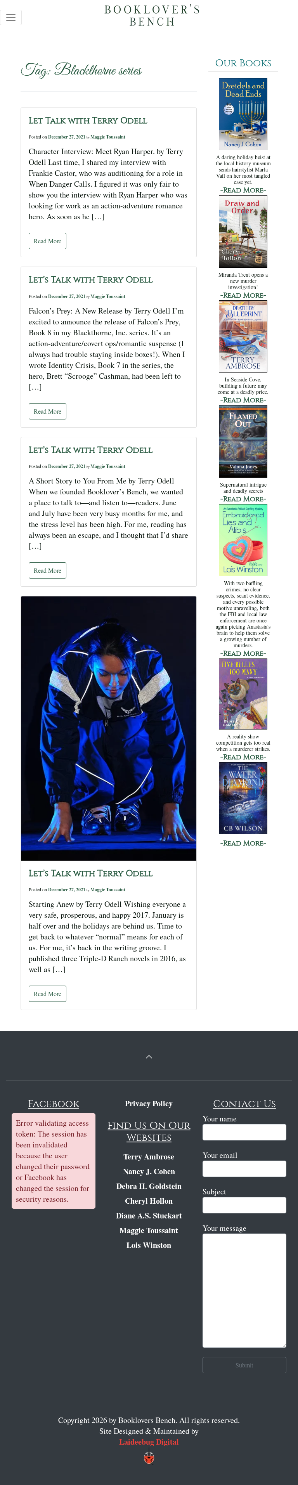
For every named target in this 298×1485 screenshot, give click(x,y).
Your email (220, 1155)
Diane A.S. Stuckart (149, 1215)
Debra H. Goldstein (149, 1186)
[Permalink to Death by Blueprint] (243, 337)
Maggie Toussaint (107, 136)
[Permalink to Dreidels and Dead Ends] (243, 115)
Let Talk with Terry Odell (88, 121)
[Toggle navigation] (11, 17)
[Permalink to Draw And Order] (243, 232)
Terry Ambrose (148, 1156)
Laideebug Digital (149, 1441)
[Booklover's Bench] (152, 17)
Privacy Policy (149, 1103)
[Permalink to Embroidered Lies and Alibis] (243, 540)
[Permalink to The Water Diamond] (243, 799)
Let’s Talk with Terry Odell (91, 280)
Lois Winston (148, 1245)
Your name (220, 1118)
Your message (224, 1228)
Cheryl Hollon (149, 1200)
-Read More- (243, 190)
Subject (214, 1191)
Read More (47, 241)
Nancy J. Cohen (149, 1171)
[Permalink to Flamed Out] (243, 442)
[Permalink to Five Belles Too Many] (243, 694)
